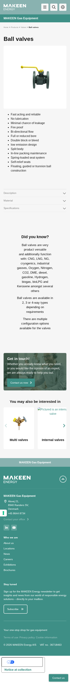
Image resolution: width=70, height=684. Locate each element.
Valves (23, 27)
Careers (8, 559)
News (7, 553)
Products (14, 27)
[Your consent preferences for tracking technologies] (3, 513)
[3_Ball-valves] (35, 77)
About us (9, 543)
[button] (6, 425)
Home (6, 27)
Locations (9, 548)
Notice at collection (17, 669)
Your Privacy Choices (26, 661)
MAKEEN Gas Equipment (21, 18)
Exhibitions (10, 564)
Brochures (9, 570)
